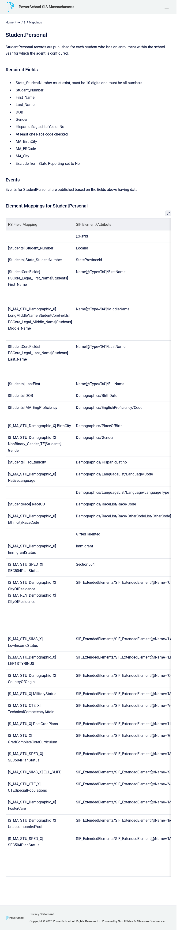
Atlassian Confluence (150, 921)
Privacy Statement (42, 914)
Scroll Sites (125, 921)
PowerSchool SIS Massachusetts (46, 7)
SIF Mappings (33, 22)
